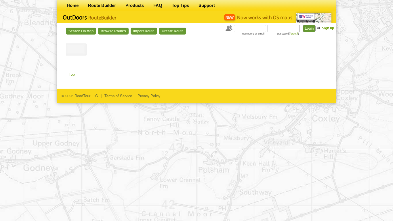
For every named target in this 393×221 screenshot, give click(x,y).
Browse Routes (113, 31)
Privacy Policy (149, 95)
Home (73, 5)
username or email (253, 33)
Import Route (143, 31)
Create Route (173, 31)
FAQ (157, 5)
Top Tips (180, 5)
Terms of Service (118, 95)
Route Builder (102, 5)
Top (72, 74)
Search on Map (81, 31)
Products (134, 5)
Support (207, 5)
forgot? (294, 33)
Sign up (328, 28)
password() (288, 33)
